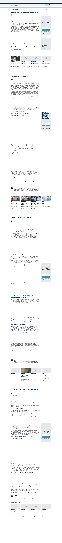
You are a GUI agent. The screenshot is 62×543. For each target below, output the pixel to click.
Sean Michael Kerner (44, 207)
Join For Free (46, 125)
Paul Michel (18, 233)
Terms (49, 32)
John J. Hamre (36, 233)
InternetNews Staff (44, 67)
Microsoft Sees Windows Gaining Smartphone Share (46, 63)
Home (11, 9)
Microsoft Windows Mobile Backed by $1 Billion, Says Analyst (23, 46)
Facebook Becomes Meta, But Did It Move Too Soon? (21, 113)
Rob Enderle (13, 79)
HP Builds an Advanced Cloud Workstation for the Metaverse (23, 436)
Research (41, 6)
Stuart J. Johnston (14, 15)
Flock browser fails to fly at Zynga (46, 203)
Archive (45, 6)
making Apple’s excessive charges (16, 108)
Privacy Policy (43, 33)
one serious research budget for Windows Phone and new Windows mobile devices (25, 23)
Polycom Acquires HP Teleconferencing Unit (14, 511)
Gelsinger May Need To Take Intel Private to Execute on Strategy (20, 354)
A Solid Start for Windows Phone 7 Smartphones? (35, 63)
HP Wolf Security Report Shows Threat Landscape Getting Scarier (23, 472)
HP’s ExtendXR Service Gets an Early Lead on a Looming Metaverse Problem (36, 203)
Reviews (30, 6)
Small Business (25, 6)
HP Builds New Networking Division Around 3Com (35, 511)
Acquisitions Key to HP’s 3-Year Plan (46, 511)
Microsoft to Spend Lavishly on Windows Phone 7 (25, 63)
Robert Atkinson (14, 237)
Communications (15, 9)
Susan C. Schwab (20, 229)
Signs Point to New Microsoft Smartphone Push (15, 63)
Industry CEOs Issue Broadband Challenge (45, 375)
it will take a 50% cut (27, 107)
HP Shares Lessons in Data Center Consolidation (25, 511)
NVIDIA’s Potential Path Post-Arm (16, 356)
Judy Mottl (12, 67)
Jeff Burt (22, 380)
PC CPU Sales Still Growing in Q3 (45, 41)
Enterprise (20, 6)
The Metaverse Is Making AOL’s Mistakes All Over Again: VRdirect (23, 148)
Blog (38, 6)
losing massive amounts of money (21, 152)
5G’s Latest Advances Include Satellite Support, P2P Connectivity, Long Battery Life (26, 295)
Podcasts (34, 6)
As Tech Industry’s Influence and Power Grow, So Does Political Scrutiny (25, 376)
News (16, 6)
